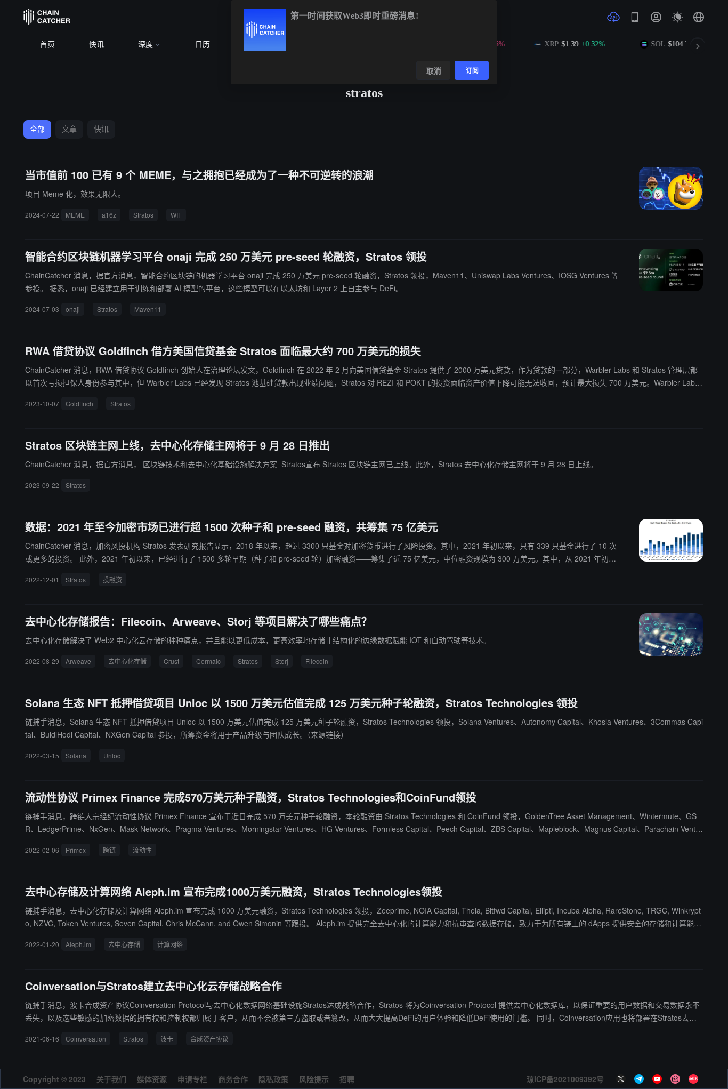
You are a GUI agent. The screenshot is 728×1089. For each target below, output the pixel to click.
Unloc (111, 755)
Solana (76, 755)
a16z (109, 214)
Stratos (143, 214)
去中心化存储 (127, 661)
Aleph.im (78, 944)
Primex (76, 849)
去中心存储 (124, 944)
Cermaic (208, 661)
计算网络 (170, 944)
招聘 (346, 1079)
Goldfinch (79, 403)
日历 (202, 45)
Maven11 (147, 309)
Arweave (78, 661)
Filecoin (316, 661)
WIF (176, 214)
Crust (171, 661)
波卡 (166, 1038)
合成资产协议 (209, 1038)
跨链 (109, 849)
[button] (698, 17)
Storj (281, 661)
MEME (75, 214)
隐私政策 (273, 1079)
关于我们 (111, 1079)
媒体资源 (152, 1079)
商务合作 (233, 1079)
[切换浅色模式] (677, 17)
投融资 (112, 579)
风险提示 (314, 1079)
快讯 (96, 45)
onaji (73, 309)
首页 (47, 45)
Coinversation (86, 1038)
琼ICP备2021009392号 (565, 1079)
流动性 (142, 849)
